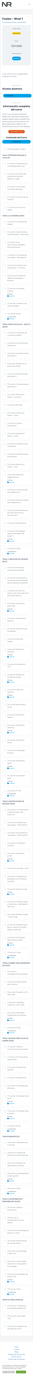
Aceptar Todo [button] (21, 1372)
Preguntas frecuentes (16, 1354)
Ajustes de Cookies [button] (8, 1372)
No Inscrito (16, 33)
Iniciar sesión (9, 95)
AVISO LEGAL (16, 1357)
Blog (16, 1352)
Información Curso (16, 131)
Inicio (17, 1347)
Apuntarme (16, 58)
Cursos (16, 1349)
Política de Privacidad (16, 1359)
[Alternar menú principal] (29, 4)
